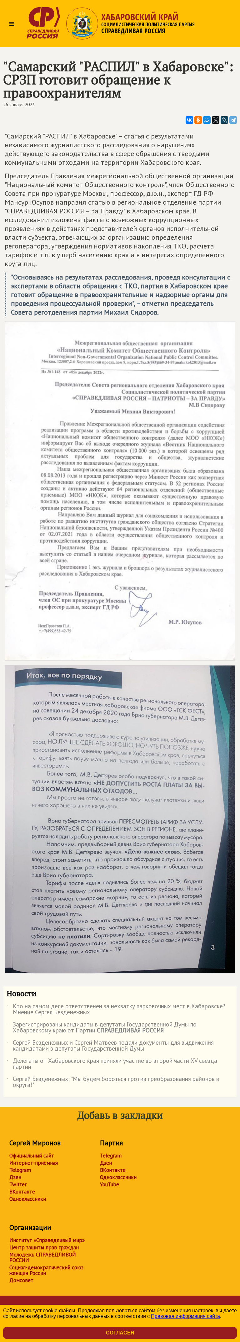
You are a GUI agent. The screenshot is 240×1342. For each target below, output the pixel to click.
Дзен (15, 1177)
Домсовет (21, 1280)
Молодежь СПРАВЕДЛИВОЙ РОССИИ (42, 1257)
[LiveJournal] (224, 120)
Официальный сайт (31, 1155)
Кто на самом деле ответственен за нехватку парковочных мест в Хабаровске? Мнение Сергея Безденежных (116, 1009)
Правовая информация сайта (185, 1316)
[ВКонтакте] (189, 120)
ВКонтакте (22, 1191)
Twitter (18, 1184)
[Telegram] (233, 120)
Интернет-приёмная (33, 1163)
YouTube (109, 1184)
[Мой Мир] (207, 120)
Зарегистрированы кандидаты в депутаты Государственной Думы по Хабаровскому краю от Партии (102, 1027)
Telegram (20, 1170)
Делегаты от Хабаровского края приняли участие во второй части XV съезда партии (112, 1064)
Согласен (120, 1332)
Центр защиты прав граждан (44, 1247)
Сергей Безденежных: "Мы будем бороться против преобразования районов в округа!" (113, 1082)
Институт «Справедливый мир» (47, 1240)
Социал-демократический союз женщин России (46, 1270)
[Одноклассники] (198, 120)
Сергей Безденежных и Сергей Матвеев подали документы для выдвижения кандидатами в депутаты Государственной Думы (110, 1046)
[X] (215, 120)
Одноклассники (27, 1199)
